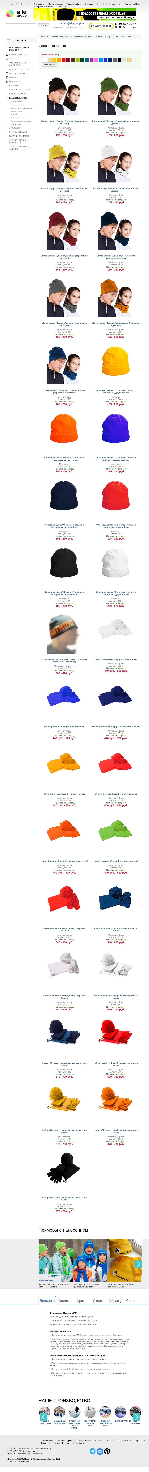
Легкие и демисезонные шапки (22, 108)
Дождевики (15, 128)
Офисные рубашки (18, 132)
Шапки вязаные (16, 102)
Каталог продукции (59, 37)
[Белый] (45, 60)
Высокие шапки (16, 111)
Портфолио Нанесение (43, 7)
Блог (99, 4)
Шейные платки (17, 94)
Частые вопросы (55, 4)
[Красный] (63, 60)
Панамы (13, 86)
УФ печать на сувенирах (136, 1423)
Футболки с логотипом (21, 69)
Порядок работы (74, 4)
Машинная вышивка (45, 1422)
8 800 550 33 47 (125, 27)
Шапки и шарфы (18, 98)
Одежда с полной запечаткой (18, 141)
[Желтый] (54, 60)
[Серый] (115, 60)
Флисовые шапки (17, 105)
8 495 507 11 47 (125, 23)
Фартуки (13, 77)
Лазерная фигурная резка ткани (59, 1424)
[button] (138, 1264)
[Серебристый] (124, 60)
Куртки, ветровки (18, 55)
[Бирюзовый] (87, 60)
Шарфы (14, 114)
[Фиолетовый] (91, 60)
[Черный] (119, 60)
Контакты (61, 7)
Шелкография (107, 1421)
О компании (38, 4)
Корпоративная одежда (19, 48)
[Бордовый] (68, 60)
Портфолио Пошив (133, 4)
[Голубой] (101, 60)
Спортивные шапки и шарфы (21, 121)
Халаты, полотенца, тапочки (19, 147)
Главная (44, 37)
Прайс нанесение (113, 4)
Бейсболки (14, 81)
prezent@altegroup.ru (71, 23)
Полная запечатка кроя (90, 1423)
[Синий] (105, 60)
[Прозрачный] (133, 60)
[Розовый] (96, 60)
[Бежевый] (50, 60)
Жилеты (13, 59)
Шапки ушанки (16, 124)
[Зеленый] (82, 60)
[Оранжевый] (59, 60)
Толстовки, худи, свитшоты (18, 64)
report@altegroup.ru (35, 1453)
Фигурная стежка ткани (74, 1423)
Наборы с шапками (18, 118)
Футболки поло (17, 73)
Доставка (89, 4)
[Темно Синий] (110, 60)
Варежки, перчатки (19, 136)
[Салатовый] (77, 60)
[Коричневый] (73, 60)
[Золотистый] (129, 60)
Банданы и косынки (19, 90)
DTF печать (120, 1422)
